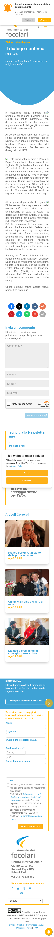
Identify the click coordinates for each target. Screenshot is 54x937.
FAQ (35, 928)
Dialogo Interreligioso (17, 42)
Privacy (11, 925)
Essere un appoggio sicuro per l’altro (24, 492)
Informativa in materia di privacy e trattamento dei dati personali (27, 797)
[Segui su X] (24, 888)
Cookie (20, 925)
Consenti (44, 20)
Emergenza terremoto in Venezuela (26, 700)
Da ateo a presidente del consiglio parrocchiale (23, 652)
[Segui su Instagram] (18, 888)
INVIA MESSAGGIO (30, 826)
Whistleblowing (24, 928)
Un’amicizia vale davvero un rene (26, 603)
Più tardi (29, 20)
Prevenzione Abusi (35, 925)
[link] (11, 306)
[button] (49, 703)
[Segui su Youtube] (30, 888)
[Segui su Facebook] (12, 888)
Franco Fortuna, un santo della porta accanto (24, 554)
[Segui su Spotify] (21, 893)
